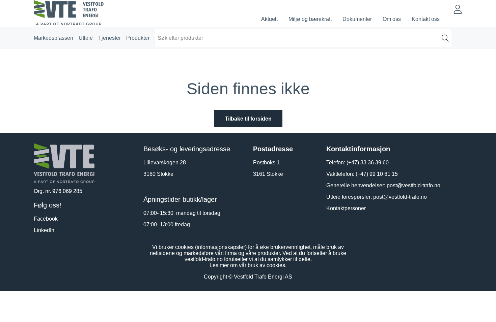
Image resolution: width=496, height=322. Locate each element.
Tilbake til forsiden (248, 119)
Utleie (86, 38)
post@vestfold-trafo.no (413, 185)
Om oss (392, 19)
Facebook (46, 219)
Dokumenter (357, 19)
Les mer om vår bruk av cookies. (248, 265)
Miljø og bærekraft (310, 19)
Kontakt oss (426, 19)
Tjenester (109, 38)
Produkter (137, 38)
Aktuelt (269, 19)
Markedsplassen (53, 38)
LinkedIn (44, 230)
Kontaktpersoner (346, 208)
